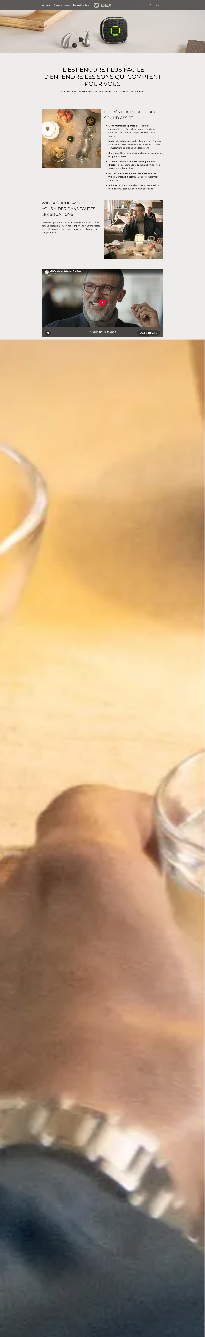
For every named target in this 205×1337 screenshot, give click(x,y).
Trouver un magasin (62, 5)
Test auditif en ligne (81, 5)
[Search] (143, 5)
